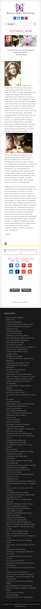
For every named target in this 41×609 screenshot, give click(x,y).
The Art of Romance (13, 401)
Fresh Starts (10, 458)
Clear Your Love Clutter (14, 431)
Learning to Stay (12, 329)
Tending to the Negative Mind (16, 520)
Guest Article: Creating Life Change (19, 374)
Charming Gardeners (13, 331)
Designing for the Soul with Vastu (18, 508)
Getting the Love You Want (15, 415)
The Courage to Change (15, 592)
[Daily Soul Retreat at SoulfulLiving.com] (20, 13)
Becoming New (11, 449)
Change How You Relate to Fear (17, 363)
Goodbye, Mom (11, 354)
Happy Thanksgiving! (13, 515)
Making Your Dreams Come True (18, 470)
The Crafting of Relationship (16, 411)
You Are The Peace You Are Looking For (20, 347)
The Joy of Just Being (14, 333)
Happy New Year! (12, 479)
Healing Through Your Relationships (19, 433)
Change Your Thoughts (14, 356)
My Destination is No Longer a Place (19, 586)
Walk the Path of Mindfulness (16, 349)
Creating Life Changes (14, 390)
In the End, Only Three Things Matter (19, 597)
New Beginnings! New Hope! (16, 442)
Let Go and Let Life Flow (15, 561)
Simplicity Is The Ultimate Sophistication (20, 495)
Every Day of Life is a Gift (15, 392)
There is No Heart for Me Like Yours (19, 413)
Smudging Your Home (14, 497)
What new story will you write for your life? (21, 465)
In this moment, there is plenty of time (19, 324)
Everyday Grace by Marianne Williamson (20, 481)
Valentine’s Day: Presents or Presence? (20, 429)
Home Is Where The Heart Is (16, 506)
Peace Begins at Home (14, 511)
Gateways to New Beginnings (16, 456)
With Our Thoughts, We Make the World (20, 524)
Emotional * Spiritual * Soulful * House (19, 504)
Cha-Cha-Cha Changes (14, 317)
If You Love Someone (14, 408)
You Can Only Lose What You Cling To (20, 574)
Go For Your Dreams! (14, 472)
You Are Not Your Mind (14, 345)
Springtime (10, 367)
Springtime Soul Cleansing (15, 370)
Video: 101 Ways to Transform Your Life (20, 376)
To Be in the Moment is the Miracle (18, 326)
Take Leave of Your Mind (15, 342)
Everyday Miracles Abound (15, 549)
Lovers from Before (13, 420)
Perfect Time (10, 320)
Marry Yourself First (13, 422)
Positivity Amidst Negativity (15, 517)
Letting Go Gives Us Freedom (17, 572)
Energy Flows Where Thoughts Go (18, 522)
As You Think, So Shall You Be (17, 531)
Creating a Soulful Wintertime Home (19, 513)
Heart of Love (11, 417)
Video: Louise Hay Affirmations (17, 533)
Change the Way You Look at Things (19, 379)
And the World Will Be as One (16, 351)
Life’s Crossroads (12, 595)
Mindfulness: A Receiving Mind (17, 336)
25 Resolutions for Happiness (16, 467)
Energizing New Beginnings (16, 440)
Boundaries (10, 399)
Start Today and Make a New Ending (19, 461)
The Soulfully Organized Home (17, 492)
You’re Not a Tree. (12, 372)
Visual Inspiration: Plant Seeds (17, 365)
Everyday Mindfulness (14, 322)
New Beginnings (12, 463)
